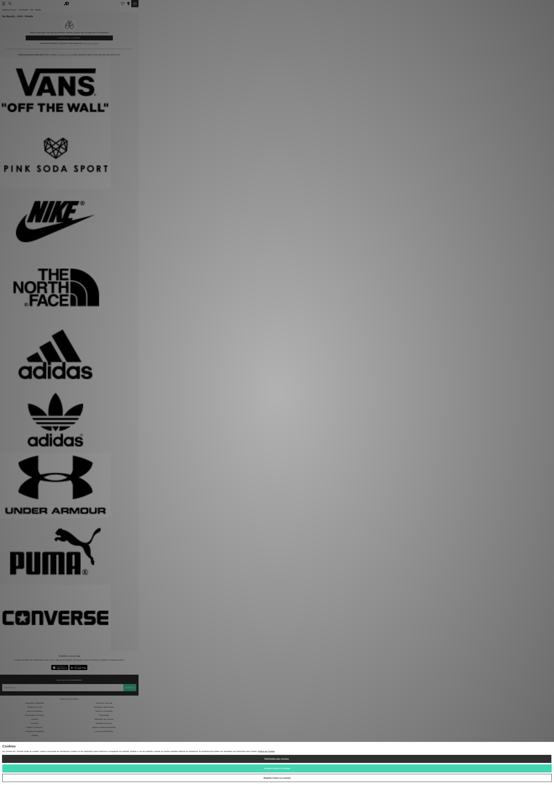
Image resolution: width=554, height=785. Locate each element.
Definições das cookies (276, 759)
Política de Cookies (266, 751)
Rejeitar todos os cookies (277, 778)
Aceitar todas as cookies (277, 768)
